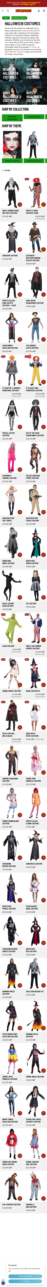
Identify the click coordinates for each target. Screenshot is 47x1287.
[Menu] (3, 10)
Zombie (18, 45)
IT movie (33, 47)
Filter (7, 170)
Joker (7, 42)
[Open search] (8, 10)
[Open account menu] (38, 10)
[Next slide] (42, 118)
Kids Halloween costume (14, 52)
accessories (25, 31)
